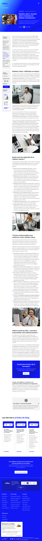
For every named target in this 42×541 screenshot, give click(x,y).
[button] (2, 539)
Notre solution (4, 496)
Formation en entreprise (15, 504)
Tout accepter (19, 535)
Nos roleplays (4, 506)
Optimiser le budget (14, 500)
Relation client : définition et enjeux (6, 43)
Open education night (26, 506)
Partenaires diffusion (26, 498)
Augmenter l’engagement (15, 498)
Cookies (22, 539)
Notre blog (4, 515)
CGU (20, 539)
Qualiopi (25, 539)
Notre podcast (4, 521)
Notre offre (4, 498)
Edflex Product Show (26, 508)
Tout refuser (5, 535)
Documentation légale (35, 538)
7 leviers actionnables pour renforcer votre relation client (6, 55)
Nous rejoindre (25, 496)
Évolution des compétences (16, 502)
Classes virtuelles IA (5, 508)
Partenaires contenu (26, 500)
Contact (20, 538)
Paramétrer (12, 535)
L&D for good (24, 504)
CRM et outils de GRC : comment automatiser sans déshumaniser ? (6, 63)
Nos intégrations (5, 502)
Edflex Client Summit (26, 510)
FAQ (27, 539)
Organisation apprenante (15, 506)
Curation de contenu (14, 508)
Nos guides (4, 517)
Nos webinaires (4, 519)
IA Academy (4, 504)
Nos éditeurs (4, 500)
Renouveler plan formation (15, 496)
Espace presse (25, 502)
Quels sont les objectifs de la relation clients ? (6, 48)
